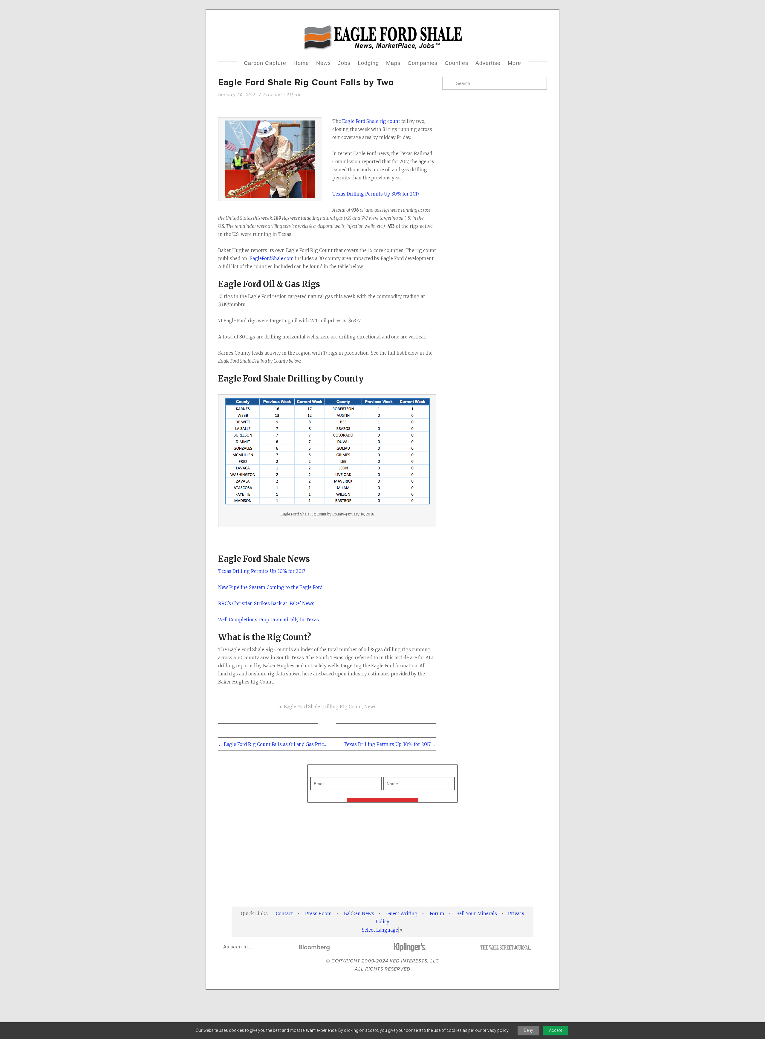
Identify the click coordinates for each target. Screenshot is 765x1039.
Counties (456, 63)
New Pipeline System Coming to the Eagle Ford (270, 587)
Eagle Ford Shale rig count (371, 121)
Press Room (318, 913)
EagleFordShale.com (272, 258)
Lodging (368, 63)
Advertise (488, 63)
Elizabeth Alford (282, 94)
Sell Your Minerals (477, 913)
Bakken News (359, 913)
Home (301, 63)
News (323, 63)
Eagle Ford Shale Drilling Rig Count (323, 707)
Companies (422, 63)
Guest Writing (401, 913)
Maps (393, 63)
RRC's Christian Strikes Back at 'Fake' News (266, 603)
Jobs (344, 63)
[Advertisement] (494, 333)
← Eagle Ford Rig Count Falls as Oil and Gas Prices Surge (272, 744)
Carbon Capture (265, 63)
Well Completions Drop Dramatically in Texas (268, 620)
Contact (284, 913)
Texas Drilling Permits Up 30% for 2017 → (390, 744)
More (514, 63)
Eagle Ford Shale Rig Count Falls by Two (306, 82)
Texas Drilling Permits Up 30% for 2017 (375, 194)
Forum (437, 913)
